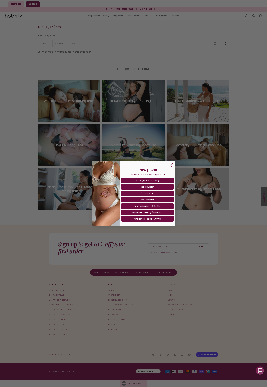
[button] (260, 370)
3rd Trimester (147, 199)
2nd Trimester (147, 193)
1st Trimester (147, 187)
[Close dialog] (171, 164)
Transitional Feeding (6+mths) (147, 218)
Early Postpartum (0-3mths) (147, 206)
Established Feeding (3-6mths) (147, 212)
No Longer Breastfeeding (147, 180)
